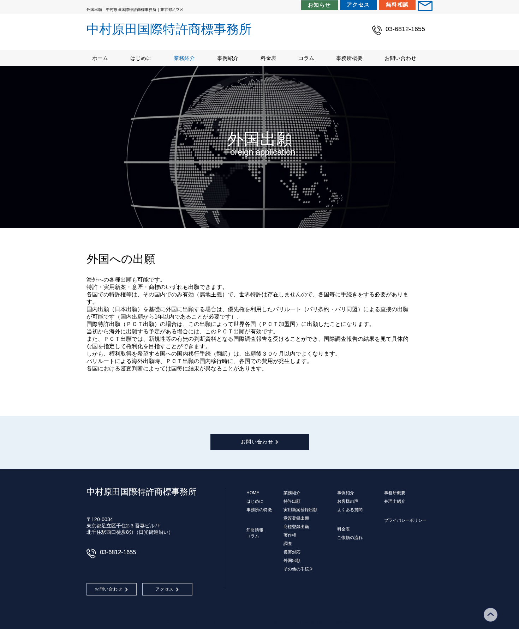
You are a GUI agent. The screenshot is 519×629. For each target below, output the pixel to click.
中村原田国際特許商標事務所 (169, 29)
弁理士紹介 (394, 501)
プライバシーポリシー (405, 520)
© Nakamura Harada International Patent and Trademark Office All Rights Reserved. (260, 621)
